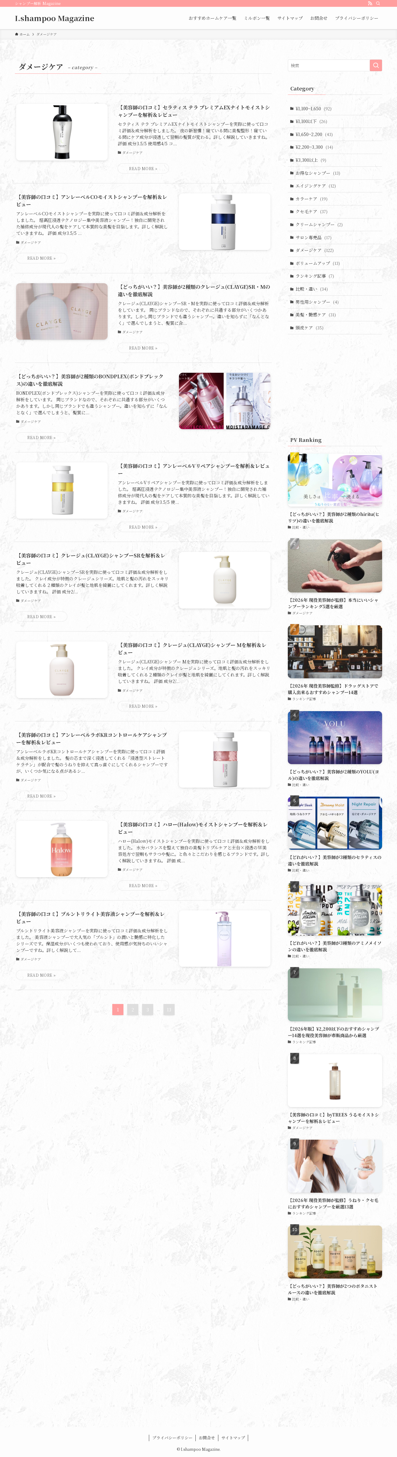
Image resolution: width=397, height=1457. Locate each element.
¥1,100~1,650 (314, 108)
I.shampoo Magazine (54, 18)
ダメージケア (315, 250)
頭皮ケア (309, 327)
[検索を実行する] (376, 65)
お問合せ (207, 1438)
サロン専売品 (314, 237)
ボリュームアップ (318, 263)
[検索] (378, 3)
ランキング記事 (315, 276)
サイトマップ (233, 1438)
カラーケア (312, 199)
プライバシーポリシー (172, 1438)
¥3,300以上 (311, 160)
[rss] (370, 3)
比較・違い (312, 289)
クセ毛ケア (312, 211)
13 (169, 1009)
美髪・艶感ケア (316, 314)
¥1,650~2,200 (314, 134)
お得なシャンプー (318, 173)
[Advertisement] (335, 384)
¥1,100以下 (311, 121)
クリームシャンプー (319, 224)
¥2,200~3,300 (314, 147)
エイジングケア (316, 186)
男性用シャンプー (317, 302)
